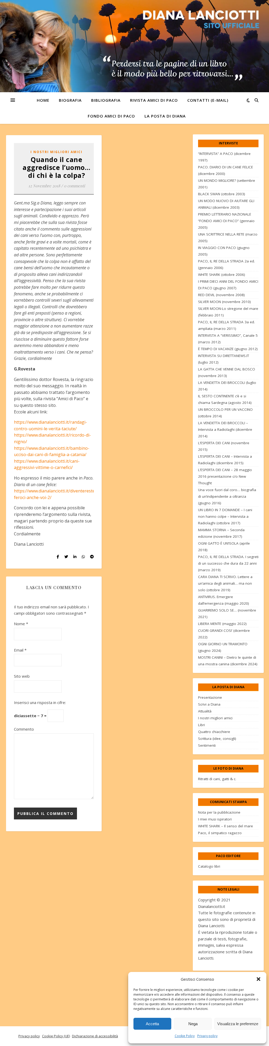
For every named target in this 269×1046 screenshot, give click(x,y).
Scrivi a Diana (209, 704)
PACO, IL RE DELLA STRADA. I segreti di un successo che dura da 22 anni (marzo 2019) (228, 563)
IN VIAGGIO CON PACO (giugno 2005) (224, 251)
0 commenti (74, 185)
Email (20, 650)
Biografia (70, 100)
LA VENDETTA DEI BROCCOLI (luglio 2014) (227, 386)
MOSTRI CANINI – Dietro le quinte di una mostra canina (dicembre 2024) (227, 660)
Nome (21, 623)
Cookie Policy (185, 1036)
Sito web (22, 676)
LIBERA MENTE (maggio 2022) (222, 623)
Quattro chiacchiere (214, 731)
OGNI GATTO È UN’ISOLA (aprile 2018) (224, 546)
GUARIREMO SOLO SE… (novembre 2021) (227, 613)
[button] (258, 979)
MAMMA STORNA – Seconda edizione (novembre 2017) (221, 533)
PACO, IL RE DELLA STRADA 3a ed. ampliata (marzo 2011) (226, 325)
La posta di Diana (165, 116)
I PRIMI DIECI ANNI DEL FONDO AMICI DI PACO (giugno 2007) (228, 284)
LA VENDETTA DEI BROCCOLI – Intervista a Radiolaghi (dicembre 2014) (225, 429)
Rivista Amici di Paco (154, 100)
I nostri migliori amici (56, 152)
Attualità (204, 711)
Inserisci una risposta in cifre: (40, 702)
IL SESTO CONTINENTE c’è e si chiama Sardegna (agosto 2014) (225, 399)
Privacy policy (207, 1036)
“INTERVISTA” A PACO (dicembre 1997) (224, 157)
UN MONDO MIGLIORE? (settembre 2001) (226, 183)
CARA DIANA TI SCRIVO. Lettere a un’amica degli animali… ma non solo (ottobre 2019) (225, 583)
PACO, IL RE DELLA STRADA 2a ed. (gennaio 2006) (226, 264)
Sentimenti (207, 745)
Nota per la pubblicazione (219, 812)
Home (43, 100)
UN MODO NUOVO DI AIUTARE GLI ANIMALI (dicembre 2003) (226, 204)
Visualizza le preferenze (237, 1023)
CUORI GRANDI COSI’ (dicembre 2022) (224, 633)
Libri (201, 724)
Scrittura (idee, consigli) (217, 738)
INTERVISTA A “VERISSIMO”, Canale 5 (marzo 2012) (228, 338)
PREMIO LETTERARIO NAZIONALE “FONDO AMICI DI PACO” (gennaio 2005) (226, 221)
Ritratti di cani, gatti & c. (217, 778)
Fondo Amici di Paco (111, 116)
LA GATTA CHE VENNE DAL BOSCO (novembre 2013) (226, 372)
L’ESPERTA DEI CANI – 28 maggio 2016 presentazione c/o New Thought (225, 476)
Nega (193, 1023)
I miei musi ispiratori (215, 819)
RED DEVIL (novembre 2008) (221, 294)
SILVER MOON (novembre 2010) (224, 301)
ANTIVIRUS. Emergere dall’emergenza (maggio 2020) (223, 600)
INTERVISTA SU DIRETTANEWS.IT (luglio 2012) (223, 359)
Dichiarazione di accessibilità (95, 1036)
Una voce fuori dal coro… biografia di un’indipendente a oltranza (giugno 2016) (227, 496)
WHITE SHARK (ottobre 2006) (221, 274)
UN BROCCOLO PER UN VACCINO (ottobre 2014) (225, 412)
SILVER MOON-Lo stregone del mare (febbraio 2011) (228, 311)
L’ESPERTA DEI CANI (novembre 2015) (223, 446)
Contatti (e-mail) (207, 100)
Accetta (152, 1023)
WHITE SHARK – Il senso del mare (225, 826)
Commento (24, 729)
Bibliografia (106, 100)
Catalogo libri (209, 866)
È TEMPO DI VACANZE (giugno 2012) (228, 348)
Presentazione (210, 697)
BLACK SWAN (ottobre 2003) (221, 194)
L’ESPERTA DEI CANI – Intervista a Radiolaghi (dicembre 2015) (225, 459)
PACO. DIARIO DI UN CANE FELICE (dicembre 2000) (225, 170)
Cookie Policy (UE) (56, 1036)
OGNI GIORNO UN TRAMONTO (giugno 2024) (222, 647)
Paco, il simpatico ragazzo (220, 832)
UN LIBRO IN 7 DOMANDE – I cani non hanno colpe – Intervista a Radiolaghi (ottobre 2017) (225, 516)
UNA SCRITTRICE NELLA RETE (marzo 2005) (227, 237)
